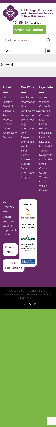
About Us (8, 97)
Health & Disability (44, 139)
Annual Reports (7, 117)
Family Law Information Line (28, 102)
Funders (7, 124)
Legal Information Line (28, 128)
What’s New (10, 133)
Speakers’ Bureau (26, 162)
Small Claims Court (43, 168)
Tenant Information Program (28, 172)
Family (43, 124)
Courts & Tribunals (44, 108)
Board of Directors (8, 108)
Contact (7, 137)
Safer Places (25, 153)
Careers (7, 128)
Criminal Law (44, 117)
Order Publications (13, 265)
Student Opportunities (10, 228)
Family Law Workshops (28, 117)
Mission (7, 102)
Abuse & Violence (44, 100)
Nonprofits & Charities (45, 157)
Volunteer (8, 221)
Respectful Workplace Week (27, 141)
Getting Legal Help (45, 131)
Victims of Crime (45, 179)
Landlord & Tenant (45, 148)
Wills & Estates (43, 188)
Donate (7, 217)
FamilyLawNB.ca (28, 110)
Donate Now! (10, 249)
